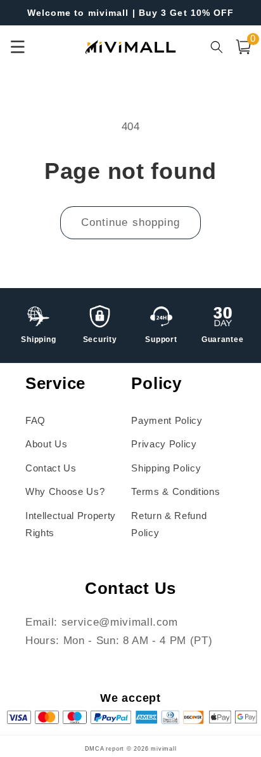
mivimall (163, 749)
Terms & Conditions (175, 491)
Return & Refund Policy (169, 524)
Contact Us (51, 468)
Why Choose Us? (65, 491)
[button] (243, 47)
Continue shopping (131, 222)
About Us (46, 443)
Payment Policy (166, 420)
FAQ (35, 420)
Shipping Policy (166, 468)
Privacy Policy (163, 443)
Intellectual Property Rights (70, 524)
